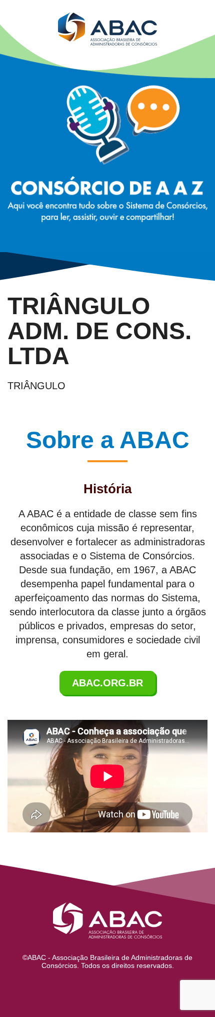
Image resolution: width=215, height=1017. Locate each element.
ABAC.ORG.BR (107, 682)
